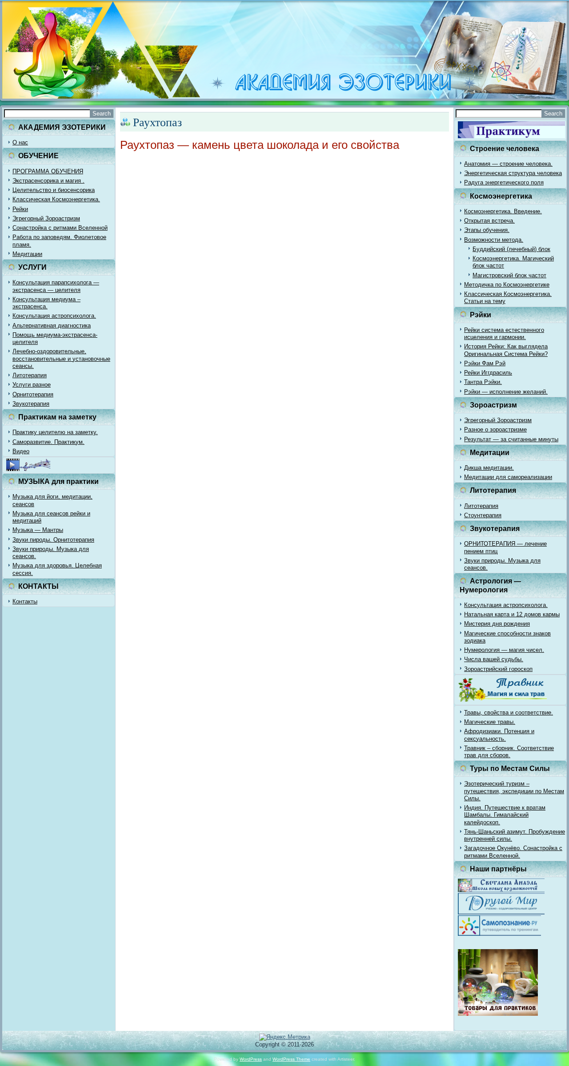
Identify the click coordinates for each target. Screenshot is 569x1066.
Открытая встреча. (489, 220)
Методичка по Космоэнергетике (506, 284)
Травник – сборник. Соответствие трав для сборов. (509, 752)
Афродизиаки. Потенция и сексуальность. (499, 735)
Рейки (20, 209)
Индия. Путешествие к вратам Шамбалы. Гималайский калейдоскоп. (504, 815)
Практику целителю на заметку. (55, 432)
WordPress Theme (291, 1059)
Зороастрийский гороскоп (498, 669)
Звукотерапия (30, 403)
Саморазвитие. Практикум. (48, 442)
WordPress (251, 1059)
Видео (20, 451)
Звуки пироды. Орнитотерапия (53, 539)
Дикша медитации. (489, 467)
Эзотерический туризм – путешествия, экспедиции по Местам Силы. (514, 791)
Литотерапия (29, 375)
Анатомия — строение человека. (508, 163)
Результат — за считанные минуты (511, 439)
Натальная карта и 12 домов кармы (512, 614)
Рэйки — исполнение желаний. (506, 391)
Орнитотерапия (32, 394)
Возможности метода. (493, 239)
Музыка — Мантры (37, 530)
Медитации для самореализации (508, 477)
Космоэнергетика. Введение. (503, 211)
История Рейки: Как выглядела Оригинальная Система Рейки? (506, 350)
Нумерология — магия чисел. (504, 650)
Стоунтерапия (482, 515)
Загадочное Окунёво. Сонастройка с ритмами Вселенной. (513, 851)
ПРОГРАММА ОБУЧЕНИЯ (47, 171)
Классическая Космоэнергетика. (56, 199)
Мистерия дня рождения (497, 623)
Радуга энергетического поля (504, 182)
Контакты (24, 601)
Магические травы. (489, 722)
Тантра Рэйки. (483, 382)
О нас (20, 142)
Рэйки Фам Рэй (484, 363)
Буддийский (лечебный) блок (511, 249)
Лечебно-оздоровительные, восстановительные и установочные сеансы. (61, 358)
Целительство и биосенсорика (53, 190)
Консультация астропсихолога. (54, 315)
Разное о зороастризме (495, 429)
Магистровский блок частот (509, 275)
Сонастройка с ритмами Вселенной (60, 227)
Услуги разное (31, 384)
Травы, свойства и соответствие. (508, 712)
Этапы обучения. (486, 230)
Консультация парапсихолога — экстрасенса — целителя (55, 286)
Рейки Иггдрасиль (488, 372)
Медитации (27, 254)
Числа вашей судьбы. (493, 659)
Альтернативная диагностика (51, 325)
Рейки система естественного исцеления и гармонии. (504, 333)
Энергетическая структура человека (513, 173)
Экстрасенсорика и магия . (48, 180)
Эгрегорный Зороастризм (46, 218)
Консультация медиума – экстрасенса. (46, 303)
